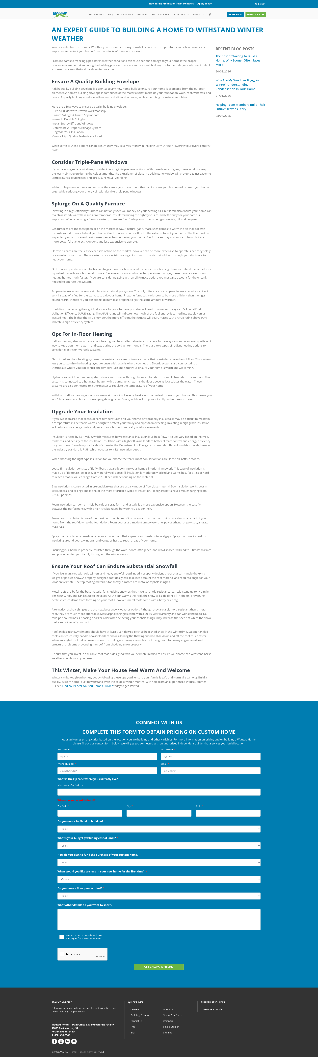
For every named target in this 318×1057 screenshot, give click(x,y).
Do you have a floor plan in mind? (80, 888)
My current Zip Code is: (70, 785)
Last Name (168, 749)
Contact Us (181, 14)
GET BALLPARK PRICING (159, 966)
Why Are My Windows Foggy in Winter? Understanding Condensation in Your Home (237, 84)
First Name (64, 749)
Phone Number (67, 763)
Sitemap (167, 1032)
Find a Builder (161, 14)
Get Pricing (96, 14)
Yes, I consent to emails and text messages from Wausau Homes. (84, 937)
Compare (168, 1021)
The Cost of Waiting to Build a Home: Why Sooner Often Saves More (238, 60)
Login (261, 3)
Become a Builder (213, 1009)
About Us (199, 14)
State (199, 806)
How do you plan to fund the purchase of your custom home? (99, 855)
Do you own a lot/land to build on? (81, 821)
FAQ (110, 14)
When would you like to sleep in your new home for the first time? (102, 871)
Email (165, 763)
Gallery (142, 14)
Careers (135, 1009)
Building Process (140, 1015)
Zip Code (63, 806)
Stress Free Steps (172, 1015)
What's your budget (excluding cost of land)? (87, 838)
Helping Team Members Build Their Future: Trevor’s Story (240, 107)
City (130, 806)
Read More (64, 943)
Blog (133, 1032)
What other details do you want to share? (84, 905)
